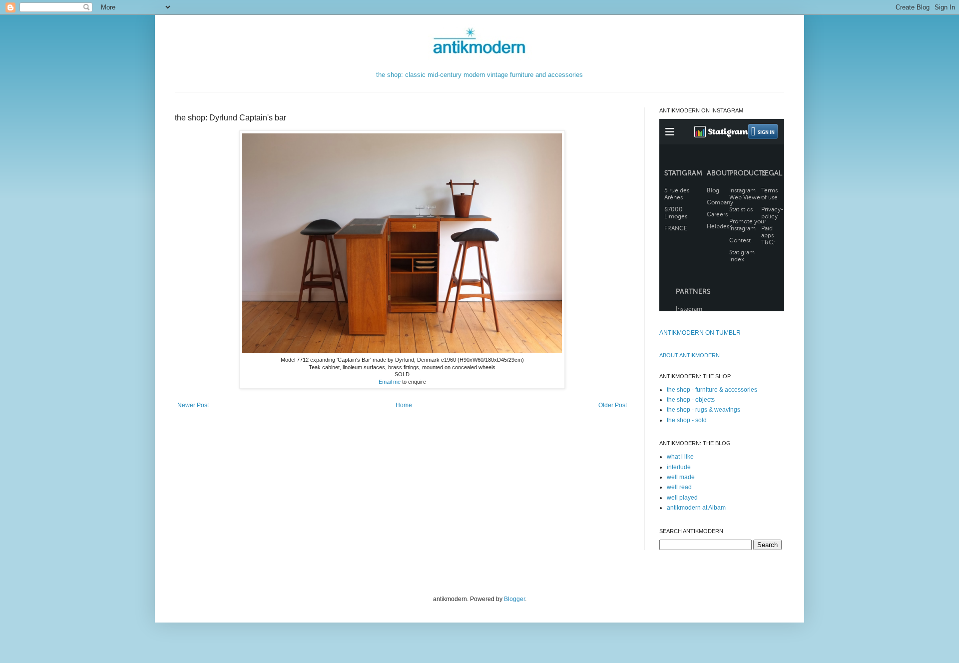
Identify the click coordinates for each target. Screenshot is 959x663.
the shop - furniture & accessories (712, 389)
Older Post (612, 405)
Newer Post (193, 405)
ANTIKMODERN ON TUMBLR (700, 332)
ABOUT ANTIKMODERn (689, 355)
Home (404, 405)
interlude (679, 467)
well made (681, 477)
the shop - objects (691, 399)
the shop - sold (687, 420)
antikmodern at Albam (696, 507)
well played (682, 497)
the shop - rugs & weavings (703, 409)
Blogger (514, 599)
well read (679, 487)
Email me (390, 382)
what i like (680, 456)
